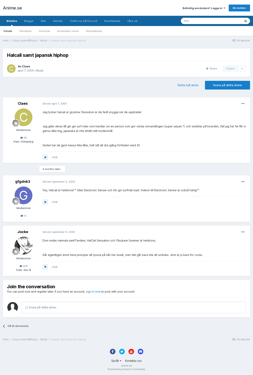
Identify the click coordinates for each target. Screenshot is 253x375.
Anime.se (12, 7)
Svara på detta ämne (227, 85)
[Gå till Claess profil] (11, 68)
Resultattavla (94, 31)
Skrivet (54, 103)
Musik (39, 70)
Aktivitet (58, 20)
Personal (44, 31)
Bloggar (29, 20)
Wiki (43, 20)
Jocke (22, 232)
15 (24, 215)
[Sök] (245, 21)
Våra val (132, 20)
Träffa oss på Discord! (83, 20)
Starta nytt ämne (187, 85)
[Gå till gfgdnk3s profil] (23, 195)
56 (25, 137)
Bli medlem (239, 7)
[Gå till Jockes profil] (23, 246)
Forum (8, 31)
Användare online (68, 31)
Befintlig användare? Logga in (203, 8)
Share (212, 68)
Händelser (25, 31)
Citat (55, 157)
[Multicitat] (45, 157)
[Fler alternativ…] (243, 103)
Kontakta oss (133, 360)
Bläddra (12, 20)
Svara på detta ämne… (43, 307)
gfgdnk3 (22, 181)
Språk (115, 360)
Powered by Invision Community (126, 369)
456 (25, 266)
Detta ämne (229, 20)
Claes (26, 66)
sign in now (93, 291)
